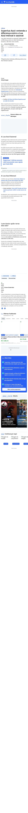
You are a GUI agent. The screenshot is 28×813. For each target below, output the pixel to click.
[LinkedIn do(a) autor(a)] (2, 308)
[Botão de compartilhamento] (5, 55)
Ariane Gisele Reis (9, 44)
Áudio (22, 318)
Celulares (8, 318)
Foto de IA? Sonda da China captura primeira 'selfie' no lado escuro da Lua (15, 190)
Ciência (3, 28)
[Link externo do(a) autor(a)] (5, 308)
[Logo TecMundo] (9, 2)
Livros (17, 318)
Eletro (13, 318)
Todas (3, 318)
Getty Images (4, 80)
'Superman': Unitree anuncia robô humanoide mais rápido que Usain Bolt (13, 162)
